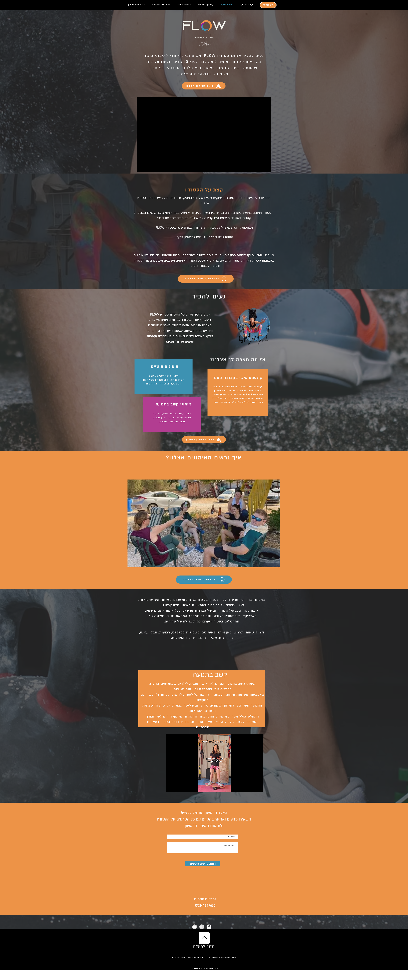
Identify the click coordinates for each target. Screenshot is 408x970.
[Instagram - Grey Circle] (201, 926)
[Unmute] (175, 788)
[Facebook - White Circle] (209, 926)
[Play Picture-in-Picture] (253, 788)
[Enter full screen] (258, 788)
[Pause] (170, 788)
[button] (203, 523)
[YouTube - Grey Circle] (194, 926)
